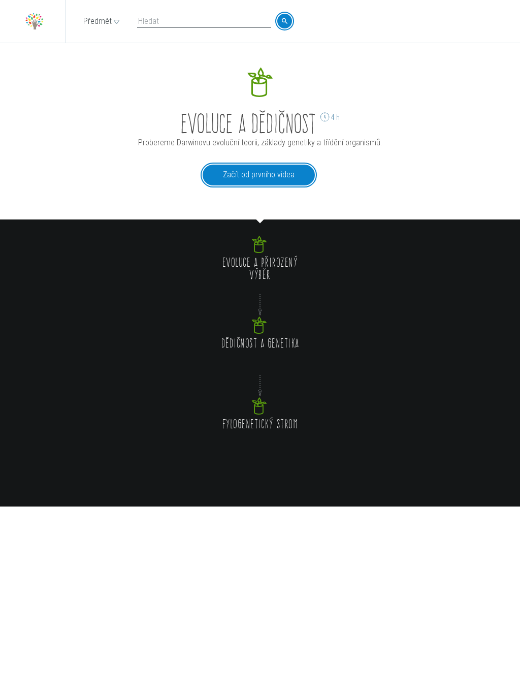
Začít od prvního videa (259, 174)
